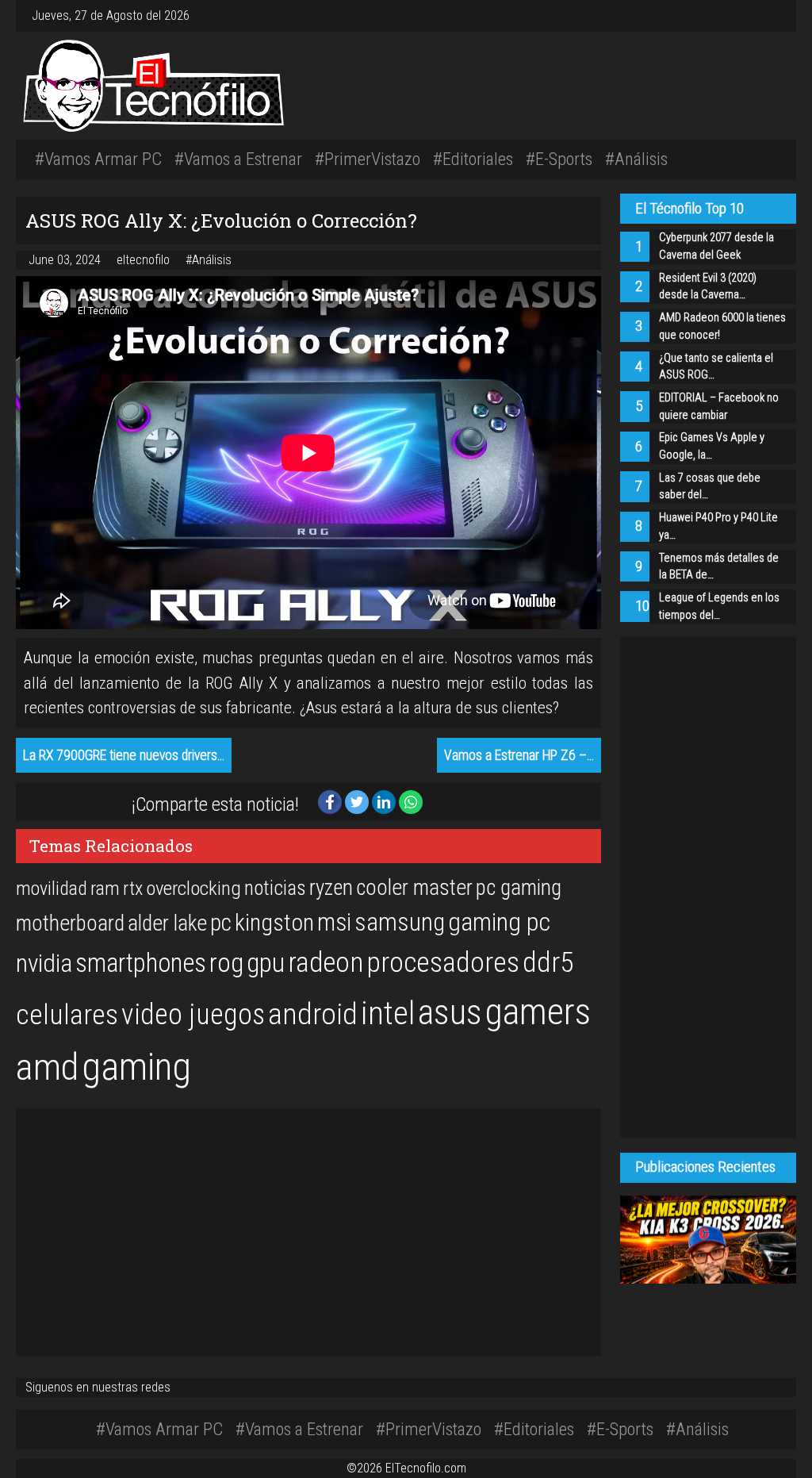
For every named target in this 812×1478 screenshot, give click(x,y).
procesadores (442, 962)
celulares (67, 1014)
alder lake (167, 923)
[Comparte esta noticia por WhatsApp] (411, 800)
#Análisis (636, 158)
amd (47, 1067)
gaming (136, 1066)
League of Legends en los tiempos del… (719, 606)
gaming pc (499, 922)
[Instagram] (752, 15)
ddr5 (548, 962)
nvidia (44, 963)
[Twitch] (777, 15)
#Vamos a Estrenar (238, 158)
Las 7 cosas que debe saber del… (709, 486)
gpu (266, 962)
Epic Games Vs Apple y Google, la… (711, 446)
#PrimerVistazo (367, 158)
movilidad (51, 888)
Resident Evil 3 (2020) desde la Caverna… (707, 286)
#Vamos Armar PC (98, 158)
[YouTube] (771, 15)
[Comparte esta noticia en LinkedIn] (385, 800)
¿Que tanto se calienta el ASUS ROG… (716, 366)
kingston (274, 922)
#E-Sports (559, 158)
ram (105, 888)
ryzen (331, 887)
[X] (764, 15)
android (313, 1013)
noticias (275, 888)
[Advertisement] (568, 83)
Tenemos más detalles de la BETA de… (719, 566)
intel (388, 1013)
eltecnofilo (145, 259)
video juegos (193, 1014)
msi (334, 922)
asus (450, 1012)
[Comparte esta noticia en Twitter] (358, 800)
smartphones (140, 963)
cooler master (414, 887)
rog (226, 962)
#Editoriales (473, 158)
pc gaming (518, 887)
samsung (399, 922)
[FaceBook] (758, 15)
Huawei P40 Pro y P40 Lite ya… (718, 526)
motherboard (70, 923)
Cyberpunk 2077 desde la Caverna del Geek (716, 246)
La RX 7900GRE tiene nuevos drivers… (123, 755)
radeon (325, 962)
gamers (538, 1011)
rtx (133, 888)
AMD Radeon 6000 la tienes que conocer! (722, 326)
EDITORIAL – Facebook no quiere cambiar (719, 406)
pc (221, 922)
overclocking (193, 888)
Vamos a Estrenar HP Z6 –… (519, 755)
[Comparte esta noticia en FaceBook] (331, 800)
